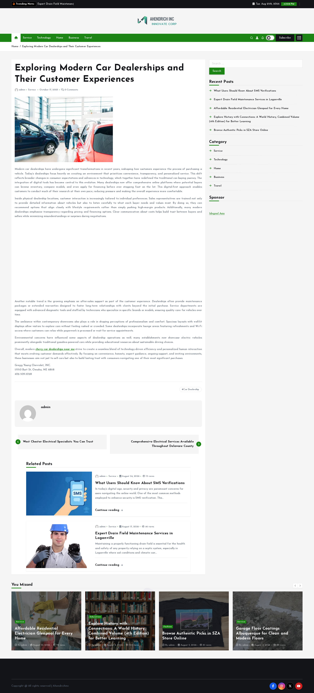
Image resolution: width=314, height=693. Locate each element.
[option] (46, 620)
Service (27, 38)
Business (74, 38)
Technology (44, 38)
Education (21, 617)
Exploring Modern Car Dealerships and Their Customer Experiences (61, 46)
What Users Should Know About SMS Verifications (245, 91)
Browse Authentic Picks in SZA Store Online (241, 130)
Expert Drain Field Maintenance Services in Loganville (248, 99)
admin (22, 90)
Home (59, 38)
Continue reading (107, 510)
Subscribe (285, 38)
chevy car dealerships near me (55, 349)
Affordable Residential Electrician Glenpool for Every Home (251, 108)
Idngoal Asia (217, 213)
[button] (295, 585)
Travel (88, 38)
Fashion (94, 627)
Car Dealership (191, 389)
